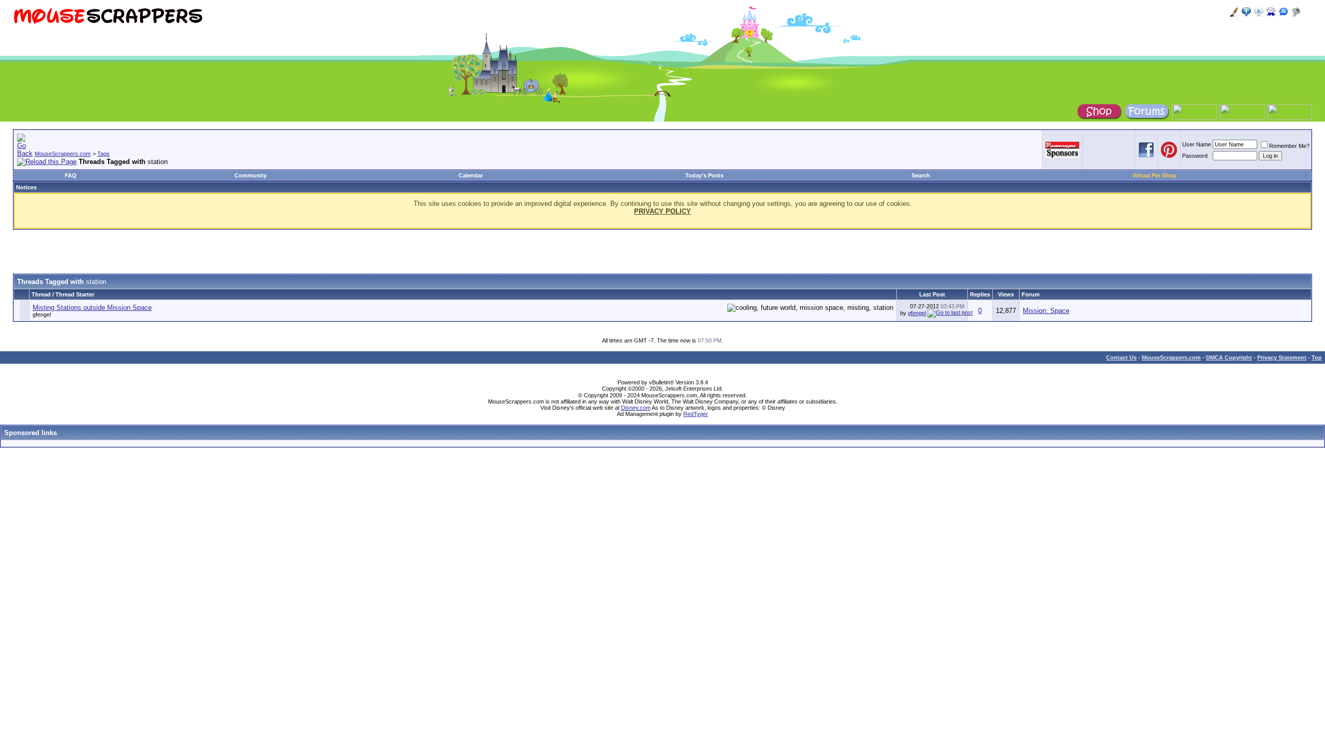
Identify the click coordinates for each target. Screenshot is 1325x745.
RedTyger (695, 414)
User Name (1196, 144)
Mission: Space (1046, 311)
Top (1317, 357)
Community (250, 175)
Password (1195, 156)
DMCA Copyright (1229, 357)
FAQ (71, 175)
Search (920, 175)
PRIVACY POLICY (662, 211)
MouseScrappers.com (63, 154)
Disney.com (636, 408)
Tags (103, 154)
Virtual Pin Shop (1154, 175)
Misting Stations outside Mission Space (92, 307)
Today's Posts (704, 175)
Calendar (471, 175)
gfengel (42, 314)
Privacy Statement (1281, 357)
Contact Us (1121, 357)
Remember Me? (1289, 146)
